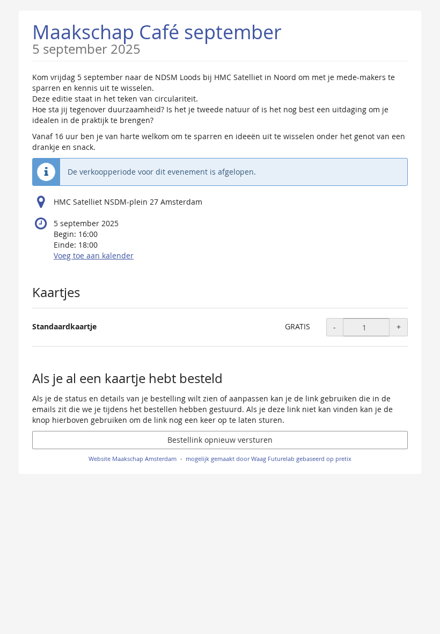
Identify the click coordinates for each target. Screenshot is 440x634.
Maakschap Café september (157, 37)
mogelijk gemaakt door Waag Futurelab (240, 459)
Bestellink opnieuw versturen (220, 440)
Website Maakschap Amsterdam (133, 459)
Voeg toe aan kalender (94, 255)
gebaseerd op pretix (323, 459)
